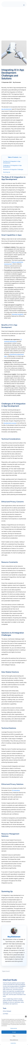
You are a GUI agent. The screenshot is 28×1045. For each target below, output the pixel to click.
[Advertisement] (14, 23)
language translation (17, 314)
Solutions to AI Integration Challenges (13, 169)
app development (6, 109)
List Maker (5, 1013)
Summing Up (6, 172)
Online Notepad (7, 1011)
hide (20, 157)
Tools (4, 1008)
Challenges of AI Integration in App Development (12, 166)
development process (10, 423)
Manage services (13, 1028)
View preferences (14, 1040)
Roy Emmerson (17, 82)
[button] (26, 1016)
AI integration (16, 790)
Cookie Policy (13, 1043)
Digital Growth (6, 971)
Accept (14, 1032)
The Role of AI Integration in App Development (11, 162)
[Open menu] (24, 5)
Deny (14, 1036)
